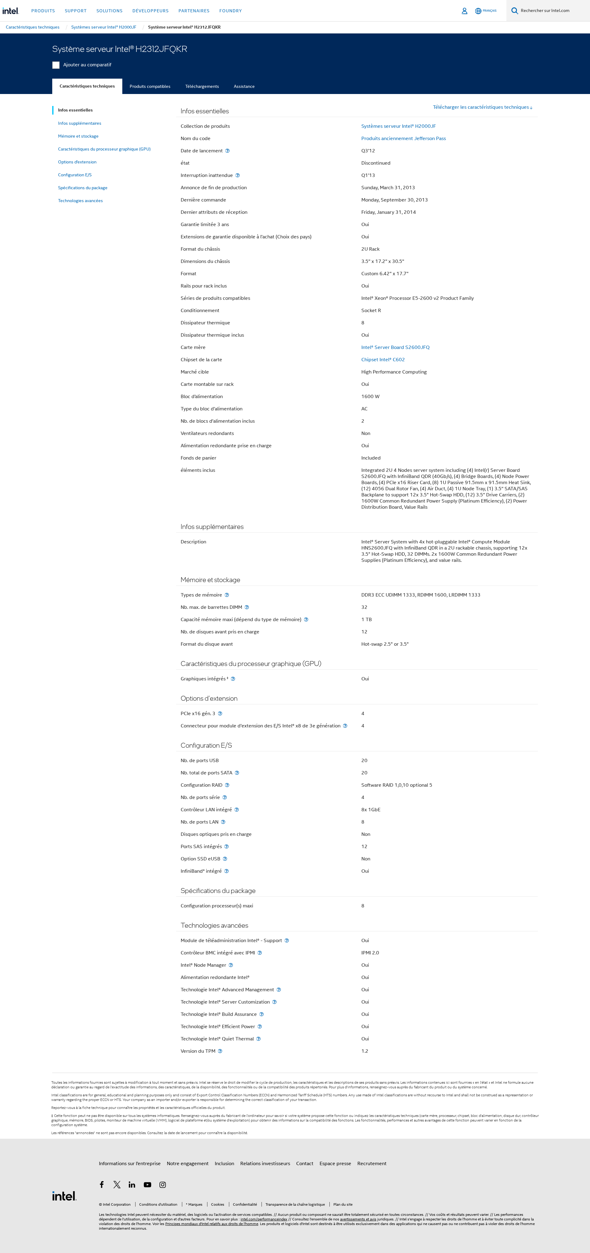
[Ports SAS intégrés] (226, 846)
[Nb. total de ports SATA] (237, 772)
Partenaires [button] (194, 11)
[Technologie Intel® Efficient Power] (259, 1026)
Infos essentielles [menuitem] (75, 110)
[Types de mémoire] (226, 594)
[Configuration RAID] (227, 785)
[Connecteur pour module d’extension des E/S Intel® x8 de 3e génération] (345, 725)
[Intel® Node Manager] (230, 965)
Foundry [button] (230, 11)
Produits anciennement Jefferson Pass (403, 138)
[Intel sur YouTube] (147, 1185)
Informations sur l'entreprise (130, 1164)
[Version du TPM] (220, 1051)
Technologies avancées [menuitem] (80, 200)
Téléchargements (202, 86)
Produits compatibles (150, 86)
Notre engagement (188, 1164)
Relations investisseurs (265, 1164)
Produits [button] (43, 11)
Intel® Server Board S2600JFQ (395, 347)
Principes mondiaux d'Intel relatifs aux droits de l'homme (211, 1223)
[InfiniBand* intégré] (226, 871)
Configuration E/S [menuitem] (75, 175)
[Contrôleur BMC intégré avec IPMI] (259, 952)
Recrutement (372, 1164)
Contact (304, 1164)
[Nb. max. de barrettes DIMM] (246, 607)
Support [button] (76, 11)
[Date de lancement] (227, 150)
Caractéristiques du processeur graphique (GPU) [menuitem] (104, 149)
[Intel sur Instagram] (162, 1185)
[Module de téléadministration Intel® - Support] (286, 940)
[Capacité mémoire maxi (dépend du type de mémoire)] (306, 619)
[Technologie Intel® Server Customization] (274, 1001)
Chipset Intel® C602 (383, 360)
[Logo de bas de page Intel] (64, 1195)
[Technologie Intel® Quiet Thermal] (258, 1038)
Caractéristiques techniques (87, 86)
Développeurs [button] (150, 11)
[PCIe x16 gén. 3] (220, 713)
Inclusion (224, 1164)
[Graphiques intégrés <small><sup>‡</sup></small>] (233, 678)
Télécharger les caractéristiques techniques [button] (481, 107)
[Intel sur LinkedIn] (132, 1185)
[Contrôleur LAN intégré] (236, 809)
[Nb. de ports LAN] (223, 821)
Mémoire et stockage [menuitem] (78, 136)
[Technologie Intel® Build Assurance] (261, 1014)
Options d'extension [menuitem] (77, 162)
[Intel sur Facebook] (101, 1185)
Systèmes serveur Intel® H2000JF (398, 126)
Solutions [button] (109, 11)
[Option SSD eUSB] (225, 858)
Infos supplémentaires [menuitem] (79, 123)
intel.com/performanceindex (264, 1219)
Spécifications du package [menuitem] (83, 187)
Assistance (244, 86)
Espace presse (335, 1164)
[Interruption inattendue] (237, 175)
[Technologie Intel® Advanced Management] (278, 989)
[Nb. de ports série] (224, 797)
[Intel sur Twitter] (117, 1185)
